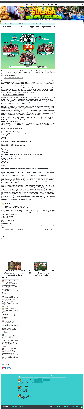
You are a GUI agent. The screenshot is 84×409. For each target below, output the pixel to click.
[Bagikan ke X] (45, 229)
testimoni (41, 382)
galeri (36, 379)
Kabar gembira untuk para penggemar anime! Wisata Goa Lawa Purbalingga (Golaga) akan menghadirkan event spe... (10, 355)
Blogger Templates (61, 406)
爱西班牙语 (79, 406)
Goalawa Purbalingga (6, 221)
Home (27, 4)
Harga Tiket (54, 4)
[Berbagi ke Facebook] (48, 229)
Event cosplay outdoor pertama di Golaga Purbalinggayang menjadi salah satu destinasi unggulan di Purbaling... (10, 329)
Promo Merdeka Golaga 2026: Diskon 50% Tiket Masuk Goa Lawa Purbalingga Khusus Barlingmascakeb (10, 283)
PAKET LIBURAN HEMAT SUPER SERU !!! (13, 95)
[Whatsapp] (82, 407)
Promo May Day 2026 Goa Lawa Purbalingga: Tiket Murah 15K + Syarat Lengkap (9, 337)
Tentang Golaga (35, 4)
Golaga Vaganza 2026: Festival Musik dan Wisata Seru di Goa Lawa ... (10, 303)
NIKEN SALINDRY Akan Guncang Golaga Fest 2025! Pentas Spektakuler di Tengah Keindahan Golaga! (25, 389)
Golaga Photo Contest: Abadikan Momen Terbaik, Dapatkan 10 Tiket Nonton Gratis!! (41, 273)
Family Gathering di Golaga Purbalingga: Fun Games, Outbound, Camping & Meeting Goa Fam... (10, 315)
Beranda (4, 23)
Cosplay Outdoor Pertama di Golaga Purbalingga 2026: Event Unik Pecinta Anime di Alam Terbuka (10, 323)
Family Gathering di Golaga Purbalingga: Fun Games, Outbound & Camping (10, 310)
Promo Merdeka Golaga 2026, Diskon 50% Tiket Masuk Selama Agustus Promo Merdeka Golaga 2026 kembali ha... (10, 289)
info (9, 23)
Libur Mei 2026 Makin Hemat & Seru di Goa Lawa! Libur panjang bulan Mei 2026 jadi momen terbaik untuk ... (10, 343)
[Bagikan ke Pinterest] (50, 229)
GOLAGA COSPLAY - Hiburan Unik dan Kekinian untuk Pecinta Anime (10, 350)
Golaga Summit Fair (6, 223)
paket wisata (46, 379)
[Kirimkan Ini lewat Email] (43, 229)
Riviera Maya (70, 406)
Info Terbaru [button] (45, 4)
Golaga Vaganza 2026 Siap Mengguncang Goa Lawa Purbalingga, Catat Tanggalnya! (10, 298)
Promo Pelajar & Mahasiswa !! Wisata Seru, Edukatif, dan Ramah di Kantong (14, 273)
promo (29, 29)
